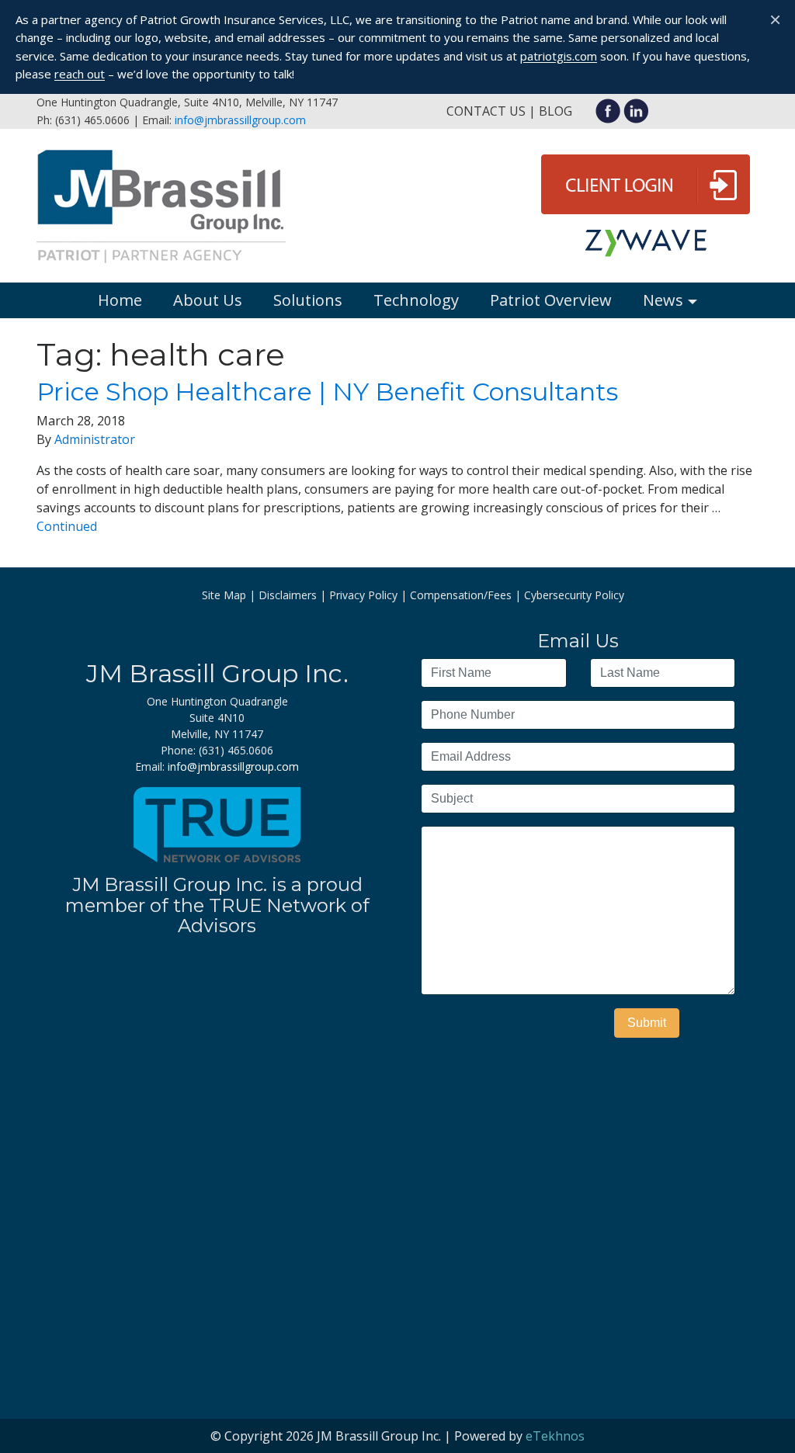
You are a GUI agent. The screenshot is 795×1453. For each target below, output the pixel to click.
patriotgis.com (558, 56)
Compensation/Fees (461, 595)
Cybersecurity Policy (574, 595)
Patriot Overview (551, 300)
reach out (79, 73)
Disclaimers (288, 595)
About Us (207, 300)
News (663, 300)
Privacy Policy (363, 595)
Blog (555, 111)
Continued (66, 526)
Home (120, 300)
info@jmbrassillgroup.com (240, 120)
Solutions (307, 300)
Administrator (94, 439)
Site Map (224, 595)
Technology (416, 300)
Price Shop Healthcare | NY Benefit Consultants (327, 391)
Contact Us (486, 111)
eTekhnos (555, 1435)
